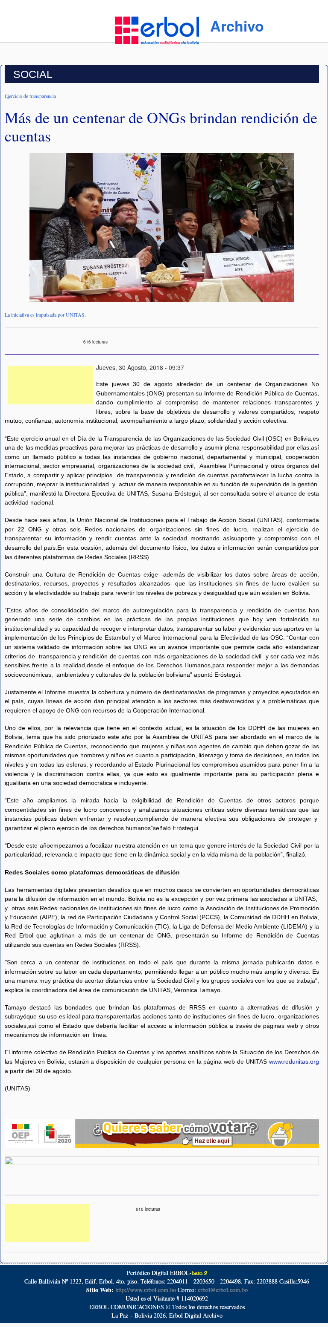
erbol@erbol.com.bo (223, 1290)
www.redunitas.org (294, 1061)
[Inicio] (157, 29)
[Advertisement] (50, 385)
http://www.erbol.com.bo (145, 1290)
